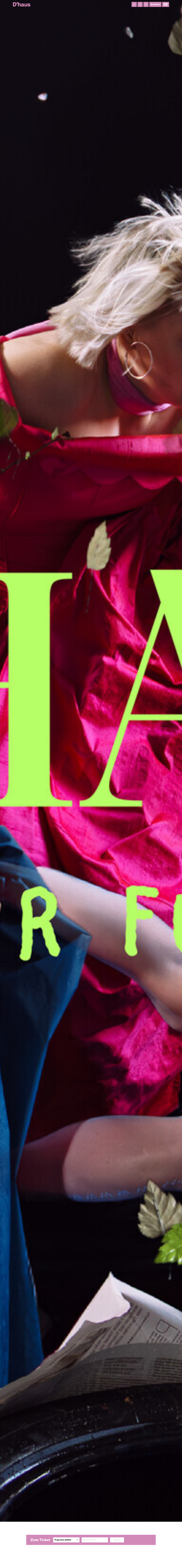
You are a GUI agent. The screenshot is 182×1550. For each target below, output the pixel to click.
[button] (134, 4)
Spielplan (155, 4)
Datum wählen (89, 1540)
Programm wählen (62, 1540)
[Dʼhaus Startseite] (21, 4)
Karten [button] (117, 1540)
